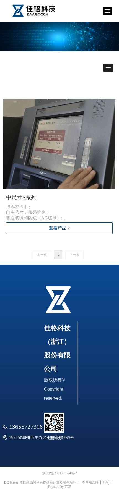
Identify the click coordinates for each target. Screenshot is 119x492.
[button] (108, 68)
